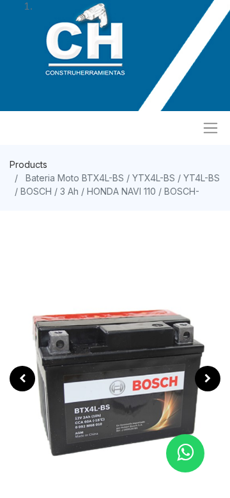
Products (28, 164)
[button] (22, 378)
